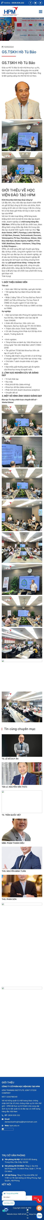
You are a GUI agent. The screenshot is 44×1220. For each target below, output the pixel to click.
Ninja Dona (33, 1214)
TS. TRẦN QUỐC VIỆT (11, 815)
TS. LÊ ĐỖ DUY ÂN (10, 758)
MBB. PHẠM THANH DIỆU (13, 843)
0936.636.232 (18, 3)
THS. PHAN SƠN (9, 899)
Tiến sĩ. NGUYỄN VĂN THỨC (14, 787)
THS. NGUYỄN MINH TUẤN (14, 871)
